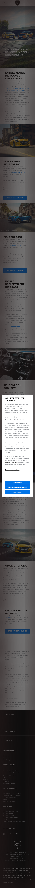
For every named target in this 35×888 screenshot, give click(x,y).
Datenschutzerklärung (12, 470)
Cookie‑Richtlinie (11, 462)
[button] (17, 487)
